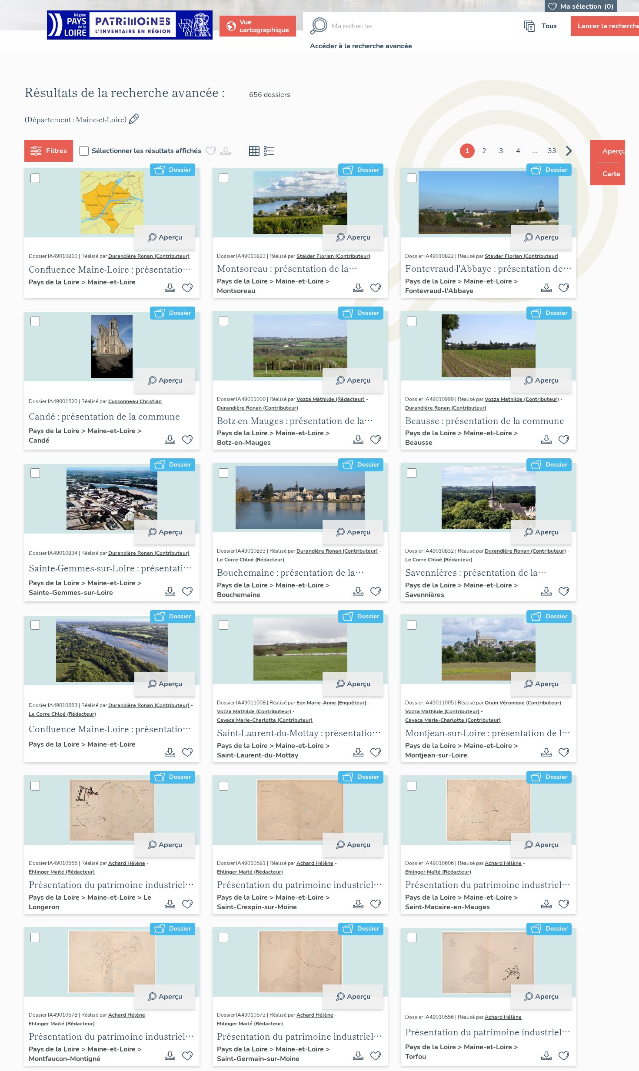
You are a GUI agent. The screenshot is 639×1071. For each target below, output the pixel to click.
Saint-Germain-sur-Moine (255, 1066)
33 (535, 151)
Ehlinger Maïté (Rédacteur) (65, 879)
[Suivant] (552, 150)
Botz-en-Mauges (241, 450)
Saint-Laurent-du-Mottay (254, 762)
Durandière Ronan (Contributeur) (72, 264)
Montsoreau (233, 296)
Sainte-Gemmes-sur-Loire (74, 602)
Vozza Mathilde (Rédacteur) (327, 406)
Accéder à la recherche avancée (361, 46)
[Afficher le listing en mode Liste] (272, 151)
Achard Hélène (130, 870)
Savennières (415, 602)
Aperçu (167, 237)
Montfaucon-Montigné (68, 1066)
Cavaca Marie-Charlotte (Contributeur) (262, 727)
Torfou (406, 1064)
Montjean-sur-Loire (427, 762)
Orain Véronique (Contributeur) (513, 710)
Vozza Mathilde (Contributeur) (512, 406)
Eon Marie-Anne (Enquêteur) (328, 710)
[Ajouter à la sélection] (184, 295)
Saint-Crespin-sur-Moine (254, 914)
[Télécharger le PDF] (167, 295)
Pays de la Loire (58, 290)
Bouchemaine (235, 602)
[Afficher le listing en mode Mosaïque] (258, 151)
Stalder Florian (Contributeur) (330, 257)
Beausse (409, 450)
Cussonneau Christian (138, 408)
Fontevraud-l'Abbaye (430, 296)
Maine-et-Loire (115, 290)
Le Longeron (52, 914)
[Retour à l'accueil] (130, 26)
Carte (605, 174)
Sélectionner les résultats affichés (150, 151)
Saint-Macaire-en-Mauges (438, 914)
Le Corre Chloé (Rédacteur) (333, 567)
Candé (42, 448)
